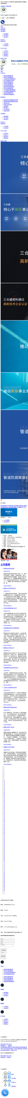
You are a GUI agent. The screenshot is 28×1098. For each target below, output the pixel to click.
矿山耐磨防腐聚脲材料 (10, 89)
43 (4, 825)
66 (4, 856)
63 (4, 852)
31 (4, 809)
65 (4, 854)
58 (4, 845)
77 (4, 870)
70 (4, 861)
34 (4, 813)
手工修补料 (7, 109)
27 (4, 804)
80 (4, 874)
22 (4, 797)
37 (4, 817)
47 (4, 830)
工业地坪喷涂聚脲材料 (10, 78)
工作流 (15, 1048)
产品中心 (3, 28)
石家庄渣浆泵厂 (6, 1050)
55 (4, 841)
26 (4, 802)
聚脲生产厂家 (22, 507)
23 (4, 798)
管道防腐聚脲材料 (8, 85)
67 (4, 857)
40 (4, 821)
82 (4, 877)
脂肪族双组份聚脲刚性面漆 (11, 101)
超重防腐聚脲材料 (8, 75)
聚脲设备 (21, 505)
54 (4, 840)
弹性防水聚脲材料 (8, 77)
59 (4, 846)
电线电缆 (19, 1048)
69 (4, 860)
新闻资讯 (3, 41)
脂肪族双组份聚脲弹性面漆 (11, 100)
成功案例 (3, 31)
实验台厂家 (14, 1050)
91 (4, 889)
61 (4, 849)
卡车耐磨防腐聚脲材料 (10, 91)
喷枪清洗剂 (7, 110)
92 (4, 890)
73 (4, 865)
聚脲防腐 (10, 505)
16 (4, 789)
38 (4, 818)
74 (4, 866)
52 (4, 837)
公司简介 (6, 51)
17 (4, 790)
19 (4, 793)
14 (4, 786)
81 (4, 876)
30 (4, 808)
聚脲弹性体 (5, 507)
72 (4, 864)
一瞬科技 (9, 1045)
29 (4, 806)
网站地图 (8, 6)
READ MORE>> (8, 585)
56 (4, 842)
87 (4, 884)
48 (4, 832)
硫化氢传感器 (21, 1047)
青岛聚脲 (10, 507)
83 (4, 878)
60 (4, 848)
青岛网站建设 (4, 1047)
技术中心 (3, 39)
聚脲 (2, 505)
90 (4, 888)
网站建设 (3, 1045)
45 (4, 828)
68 (4, 858)
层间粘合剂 (7, 103)
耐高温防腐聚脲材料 (9, 86)
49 (4, 833)
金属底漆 (6, 106)
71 (4, 862)
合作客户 (6, 37)
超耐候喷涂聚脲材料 (9, 94)
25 (4, 801)
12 (4, 784)
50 (4, 834)
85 (4, 881)
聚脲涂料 (5, 505)
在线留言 (3, 6)
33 (4, 812)
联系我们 (6, 54)
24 (4, 800)
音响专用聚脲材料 (8, 88)
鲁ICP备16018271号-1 (6, 1044)
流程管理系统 (9, 1048)
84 (4, 880)
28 (4, 805)
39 (4, 820)
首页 (2, 26)
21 (4, 796)
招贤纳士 (6, 55)
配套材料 (3, 29)
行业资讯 (6, 45)
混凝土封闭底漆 (8, 104)
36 (4, 816)
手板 (4, 1048)
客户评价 (6, 35)
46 (4, 829)
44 (4, 826)
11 (4, 782)
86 (4, 882)
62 (4, 850)
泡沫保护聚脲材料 (8, 83)
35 (4, 814)
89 (4, 886)
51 (4, 836)
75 (4, 868)
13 (4, 785)
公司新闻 (6, 44)
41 (4, 822)
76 (4, 869)
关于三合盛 (4, 48)
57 (4, 844)
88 (4, 885)
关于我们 (13, 1078)
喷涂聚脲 (15, 505)
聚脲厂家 (15, 507)
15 (4, 788)
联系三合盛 (4, 58)
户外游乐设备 (14, 1047)
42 (4, 824)
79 (4, 873)
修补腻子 (6, 107)
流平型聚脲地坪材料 (9, 80)
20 (4, 794)
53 (4, 838)
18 (4, 792)
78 (4, 872)
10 (4, 781)
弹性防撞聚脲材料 (8, 92)
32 (4, 810)
